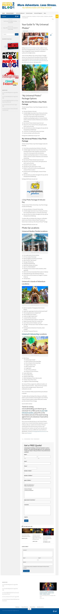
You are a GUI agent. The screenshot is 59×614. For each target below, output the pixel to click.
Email (25, 461)
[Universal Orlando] (37, 489)
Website (24, 562)
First (25, 458)
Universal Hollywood (20, 13)
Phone (25, 466)
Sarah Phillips (25, 31)
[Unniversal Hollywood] (37, 490)
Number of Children (28, 475)
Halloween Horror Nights (49, 591)
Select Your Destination (29, 485)
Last (38, 458)
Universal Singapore (38, 13)
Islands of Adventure (27, 16)
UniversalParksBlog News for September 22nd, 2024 (47, 538)
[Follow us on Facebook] (16, 16)
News (45, 13)
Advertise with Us (40, 607)
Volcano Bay (25, 17)
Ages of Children (27, 480)
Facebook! (29, 433)
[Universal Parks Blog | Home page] (8, 5)
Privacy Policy (32, 607)
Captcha (26, 517)
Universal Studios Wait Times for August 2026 (11, 596)
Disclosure (17, 607)
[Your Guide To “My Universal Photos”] (35, 39)
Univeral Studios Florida (37, 16)
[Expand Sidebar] (57, 16)
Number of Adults (28, 470)
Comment (25, 550)
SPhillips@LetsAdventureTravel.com (39, 431)
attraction (42, 591)
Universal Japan (29, 13)
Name (25, 454)
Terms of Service (24, 607)
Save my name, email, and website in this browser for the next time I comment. (36, 567)
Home (3, 13)
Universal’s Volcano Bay (30, 334)
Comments (26, 504)
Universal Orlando (10, 13)
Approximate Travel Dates (29, 499)
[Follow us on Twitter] (17, 16)
